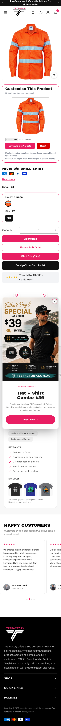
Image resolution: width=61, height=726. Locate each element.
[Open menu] (5, 12)
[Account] (48, 12)
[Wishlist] (40, 12)
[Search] (33, 12)
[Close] (54, 301)
